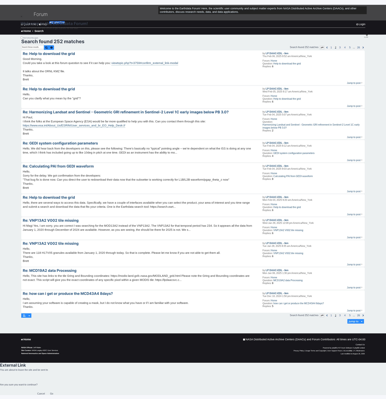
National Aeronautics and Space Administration (40, 353)
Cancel (41, 393)
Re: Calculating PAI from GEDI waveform (58, 166)
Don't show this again (30, 38)
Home (274, 60)
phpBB (334, 348)
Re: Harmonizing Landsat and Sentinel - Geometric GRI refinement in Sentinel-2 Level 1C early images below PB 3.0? (126, 112)
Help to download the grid (287, 63)
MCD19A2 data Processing (288, 280)
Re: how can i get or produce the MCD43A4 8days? (68, 293)
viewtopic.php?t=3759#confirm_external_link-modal (144, 63)
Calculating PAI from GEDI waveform (293, 176)
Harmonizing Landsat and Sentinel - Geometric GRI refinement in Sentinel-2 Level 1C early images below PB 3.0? (311, 126)
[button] (322, 47)
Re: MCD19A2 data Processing (49, 270)
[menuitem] (289, 339)
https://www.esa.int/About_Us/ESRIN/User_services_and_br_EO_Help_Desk (73, 125)
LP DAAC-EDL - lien (277, 53)
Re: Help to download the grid (49, 53)
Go (51, 393)
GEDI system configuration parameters (294, 153)
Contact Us (360, 345)
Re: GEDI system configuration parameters (60, 143)
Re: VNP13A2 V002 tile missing (51, 220)
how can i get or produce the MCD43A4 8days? (298, 303)
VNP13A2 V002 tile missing (288, 230)
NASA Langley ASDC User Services (45, 350)
